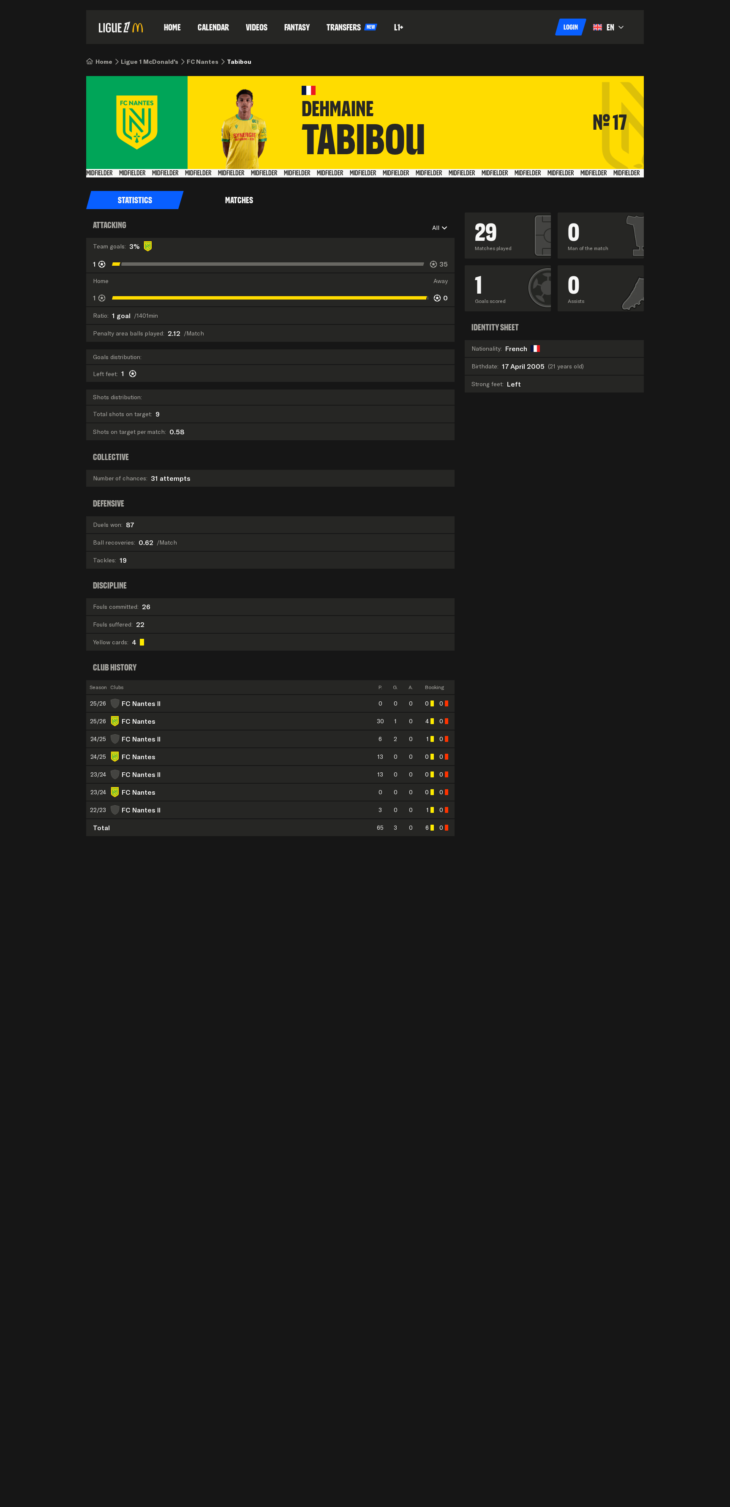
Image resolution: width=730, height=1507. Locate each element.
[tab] (135, 200)
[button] (570, 27)
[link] (103, 61)
